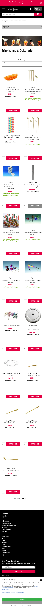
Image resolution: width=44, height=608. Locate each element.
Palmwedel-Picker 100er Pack (11, 326)
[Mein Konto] (31, 9)
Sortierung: (21, 60)
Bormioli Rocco (33, 325)
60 (25, 498)
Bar (7, 21)
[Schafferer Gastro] (13, 9)
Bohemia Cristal (33, 182)
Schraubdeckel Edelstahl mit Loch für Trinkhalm (33, 329)
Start (3, 21)
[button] (41, 3)
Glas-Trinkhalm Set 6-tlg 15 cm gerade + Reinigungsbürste (33, 186)
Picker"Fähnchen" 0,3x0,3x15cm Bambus (33, 422)
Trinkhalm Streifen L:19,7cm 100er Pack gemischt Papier (11, 136)
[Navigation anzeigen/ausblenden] (3, 9)
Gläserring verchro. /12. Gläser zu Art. (11, 374)
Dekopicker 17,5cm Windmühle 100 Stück (11, 281)
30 (23, 498)
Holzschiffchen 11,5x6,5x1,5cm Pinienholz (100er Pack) (11, 89)
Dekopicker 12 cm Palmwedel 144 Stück (33, 233)
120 (28, 498)
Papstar (33, 87)
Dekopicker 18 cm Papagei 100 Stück (33, 281)
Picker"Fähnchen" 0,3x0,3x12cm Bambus (11, 422)
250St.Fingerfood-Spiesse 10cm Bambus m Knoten (33, 138)
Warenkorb (13, 110)
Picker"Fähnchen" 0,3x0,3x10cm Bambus (33, 374)
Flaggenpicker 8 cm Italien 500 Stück (11, 233)
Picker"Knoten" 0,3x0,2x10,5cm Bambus (11, 469)
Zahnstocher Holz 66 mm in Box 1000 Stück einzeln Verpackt (11, 187)
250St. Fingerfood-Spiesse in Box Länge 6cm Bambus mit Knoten (33, 91)
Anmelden (18, 571)
